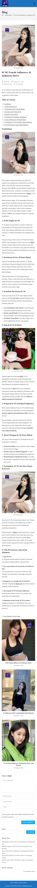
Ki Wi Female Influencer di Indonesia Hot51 (25, 15)
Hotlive (16, 882)
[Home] (2, 15)
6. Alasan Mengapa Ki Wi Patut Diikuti (15, 119)
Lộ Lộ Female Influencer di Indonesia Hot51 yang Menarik (18, 764)
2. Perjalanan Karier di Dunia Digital (14, 109)
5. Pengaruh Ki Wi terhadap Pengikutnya (15, 117)
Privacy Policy (23, 882)
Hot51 (29, 193)
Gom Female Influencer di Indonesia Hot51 (18, 663)
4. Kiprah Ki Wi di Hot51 (11, 114)
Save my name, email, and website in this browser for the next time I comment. (18, 816)
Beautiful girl (8, 84)
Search (4, 829)
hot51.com (19, 584)
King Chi (6, 81)
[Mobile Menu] (34, 3)
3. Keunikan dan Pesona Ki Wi (12, 112)
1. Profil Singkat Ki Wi (10, 106)
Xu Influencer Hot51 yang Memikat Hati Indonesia (18, 713)
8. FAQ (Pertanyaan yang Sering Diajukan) (16, 125)
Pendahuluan (7, 104)
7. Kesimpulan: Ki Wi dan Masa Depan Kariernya (18, 122)
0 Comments (19, 84)
